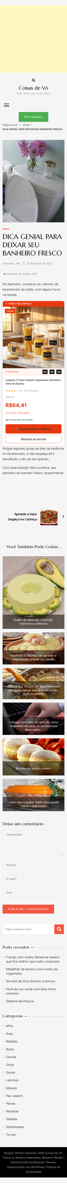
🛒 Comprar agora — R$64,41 (33, 428)
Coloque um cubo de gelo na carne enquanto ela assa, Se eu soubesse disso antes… (33, 725)
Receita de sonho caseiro (33, 768)
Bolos (10, 1049)
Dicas (6, 229)
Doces (10, 1072)
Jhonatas (8, 263)
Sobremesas (15, 1127)
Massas (11, 1088)
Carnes (11, 1057)
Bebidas (12, 1041)
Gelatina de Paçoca (20, 1001)
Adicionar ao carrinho (33, 438)
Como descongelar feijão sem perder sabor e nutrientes (34, 804)
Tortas (11, 1134)
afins (9, 1026)
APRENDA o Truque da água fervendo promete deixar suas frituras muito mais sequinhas (33, 690)
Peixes (10, 1103)
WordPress (38, 1167)
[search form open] (33, 80)
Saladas (11, 1119)
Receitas (12, 1111)
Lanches (12, 1080)
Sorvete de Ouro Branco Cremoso (30, 981)
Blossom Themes (45, 1162)
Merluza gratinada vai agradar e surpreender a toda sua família (33, 657)
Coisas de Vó (33, 88)
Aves (9, 1033)
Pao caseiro (14, 1096)
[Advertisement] (33, 39)
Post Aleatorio (33, 117)
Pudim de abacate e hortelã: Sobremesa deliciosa (33, 621)
